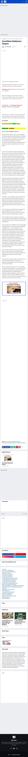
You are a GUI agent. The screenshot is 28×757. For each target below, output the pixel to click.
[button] (2, 2)
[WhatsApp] (14, 447)
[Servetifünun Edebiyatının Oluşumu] (7, 458)
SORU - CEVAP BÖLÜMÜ (7, 594)
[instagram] (8, 557)
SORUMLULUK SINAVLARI (7, 593)
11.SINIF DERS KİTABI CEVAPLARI (9, 580)
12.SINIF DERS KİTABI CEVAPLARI (9, 581)
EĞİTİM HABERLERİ (6, 598)
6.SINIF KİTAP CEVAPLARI (7, 574)
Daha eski (25, 513)
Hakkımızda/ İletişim (16, 754)
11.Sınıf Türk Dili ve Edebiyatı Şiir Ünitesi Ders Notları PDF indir (20, 622)
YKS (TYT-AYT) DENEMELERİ (7, 570)
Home (9, 754)
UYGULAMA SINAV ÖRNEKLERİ (8, 592)
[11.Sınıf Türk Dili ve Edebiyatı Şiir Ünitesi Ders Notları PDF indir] (20, 615)
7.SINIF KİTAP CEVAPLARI (7, 575)
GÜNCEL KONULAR (6, 597)
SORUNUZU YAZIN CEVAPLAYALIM (9, 595)
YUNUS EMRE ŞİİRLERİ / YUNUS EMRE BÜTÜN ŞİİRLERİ (13, 585)
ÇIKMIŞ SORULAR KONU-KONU (8, 589)
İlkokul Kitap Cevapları (6, 573)
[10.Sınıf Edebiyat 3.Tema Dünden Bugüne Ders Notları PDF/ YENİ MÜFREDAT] (7, 615)
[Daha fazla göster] (22, 447)
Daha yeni (3, 513)
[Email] (19, 447)
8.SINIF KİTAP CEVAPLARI (7, 576)
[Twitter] (12, 447)
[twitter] (20, 557)
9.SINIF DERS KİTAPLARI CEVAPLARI (9, 578)
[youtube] (20, 554)
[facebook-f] (8, 554)
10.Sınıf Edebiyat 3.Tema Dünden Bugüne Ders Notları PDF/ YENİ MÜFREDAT (7, 622)
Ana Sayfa (4, 38)
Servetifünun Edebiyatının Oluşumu (9, 442)
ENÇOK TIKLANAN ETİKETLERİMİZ (9, 584)
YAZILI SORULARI (5, 590)
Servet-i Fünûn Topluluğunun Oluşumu (14, 38)
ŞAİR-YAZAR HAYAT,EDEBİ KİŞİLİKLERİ (9, 583)
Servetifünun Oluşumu (21, 442)
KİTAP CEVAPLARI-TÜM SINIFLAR (9, 571)
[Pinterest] (17, 447)
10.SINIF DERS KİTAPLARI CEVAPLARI (9, 579)
